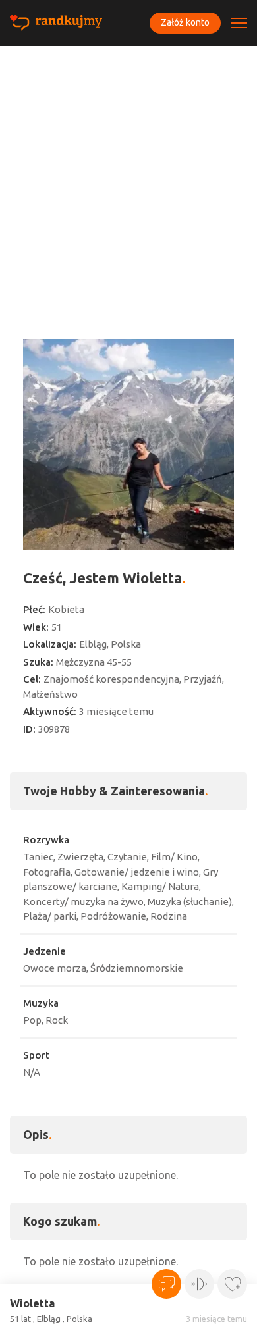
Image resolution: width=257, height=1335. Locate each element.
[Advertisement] (128, 181)
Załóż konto (185, 22)
